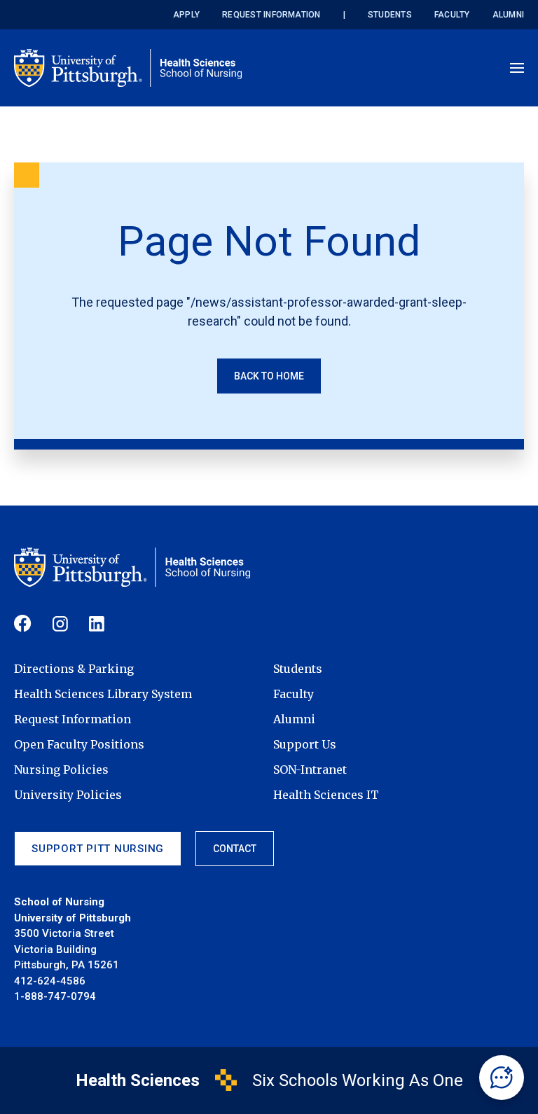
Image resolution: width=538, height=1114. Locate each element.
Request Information (271, 15)
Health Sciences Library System (103, 694)
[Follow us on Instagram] (60, 624)
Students (390, 15)
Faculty (452, 15)
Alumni (508, 15)
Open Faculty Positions (79, 744)
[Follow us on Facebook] (23, 623)
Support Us (304, 744)
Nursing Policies (61, 770)
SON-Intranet (310, 770)
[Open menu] (517, 68)
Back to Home (269, 376)
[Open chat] (501, 1077)
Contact (234, 848)
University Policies (68, 795)
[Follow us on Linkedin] (96, 624)
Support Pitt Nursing (98, 848)
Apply (186, 15)
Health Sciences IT (326, 795)
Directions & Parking (74, 669)
